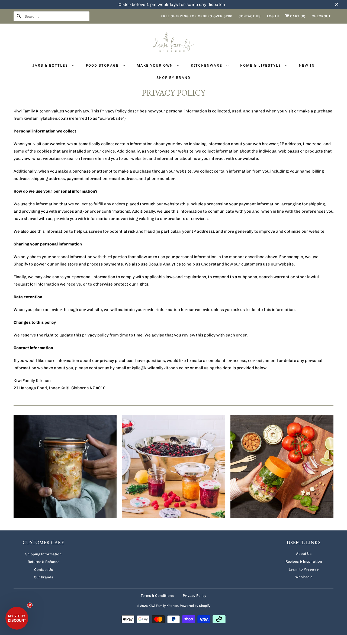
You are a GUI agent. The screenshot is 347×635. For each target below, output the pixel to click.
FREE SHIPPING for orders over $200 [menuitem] (196, 16)
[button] (16, 618)
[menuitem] (53, 65)
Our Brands (43, 577)
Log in (273, 16)
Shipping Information (43, 554)
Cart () (297, 16)
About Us (303, 554)
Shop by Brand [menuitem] (173, 78)
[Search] (19, 16)
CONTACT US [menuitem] (250, 16)
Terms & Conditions (157, 596)
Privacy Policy (194, 596)
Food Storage (103, 65)
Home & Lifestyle (261, 65)
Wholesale (303, 577)
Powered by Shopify (195, 606)
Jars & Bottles (50, 65)
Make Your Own (155, 65)
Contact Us (43, 570)
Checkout (321, 16)
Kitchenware (207, 65)
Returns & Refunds (43, 562)
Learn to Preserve (304, 569)
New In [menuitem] (307, 65)
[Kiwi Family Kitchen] (173, 43)
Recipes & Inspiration (303, 561)
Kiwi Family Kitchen (163, 606)
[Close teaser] (30, 605)
